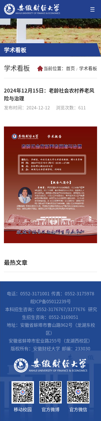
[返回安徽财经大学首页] (32, 5)
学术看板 (88, 68)
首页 (70, 68)
